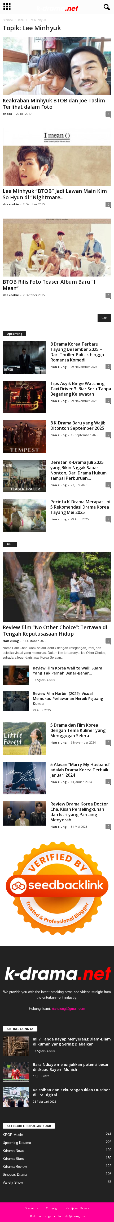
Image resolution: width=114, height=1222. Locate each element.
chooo (7, 114)
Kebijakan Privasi (78, 1208)
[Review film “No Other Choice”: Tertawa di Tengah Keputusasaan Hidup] (57, 587)
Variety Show (13, 1182)
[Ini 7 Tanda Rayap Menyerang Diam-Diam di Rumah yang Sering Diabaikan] (16, 1046)
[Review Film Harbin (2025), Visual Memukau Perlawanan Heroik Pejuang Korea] (16, 701)
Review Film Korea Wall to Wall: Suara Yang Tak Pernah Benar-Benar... (67, 671)
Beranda (8, 20)
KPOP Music (13, 1135)
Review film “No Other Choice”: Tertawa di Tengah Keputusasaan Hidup (55, 630)
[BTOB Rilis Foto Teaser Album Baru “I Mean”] (57, 248)
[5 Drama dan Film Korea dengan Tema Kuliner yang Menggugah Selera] (24, 738)
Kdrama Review (15, 1167)
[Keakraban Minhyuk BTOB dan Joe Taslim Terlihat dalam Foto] (57, 66)
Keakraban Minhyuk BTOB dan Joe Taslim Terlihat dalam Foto (54, 103)
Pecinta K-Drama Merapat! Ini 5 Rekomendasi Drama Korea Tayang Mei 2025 (80, 507)
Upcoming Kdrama (17, 1143)
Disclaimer (32, 1208)
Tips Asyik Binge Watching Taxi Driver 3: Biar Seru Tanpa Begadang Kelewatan (80, 389)
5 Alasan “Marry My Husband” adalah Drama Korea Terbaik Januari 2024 (80, 770)
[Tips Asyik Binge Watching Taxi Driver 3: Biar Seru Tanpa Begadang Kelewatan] (24, 397)
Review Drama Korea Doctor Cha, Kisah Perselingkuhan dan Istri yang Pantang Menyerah (79, 812)
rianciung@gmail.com (68, 1009)
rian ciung (58, 367)
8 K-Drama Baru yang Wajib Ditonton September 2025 (78, 425)
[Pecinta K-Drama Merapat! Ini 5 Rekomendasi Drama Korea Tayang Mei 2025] (24, 515)
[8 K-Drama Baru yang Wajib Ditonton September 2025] (24, 436)
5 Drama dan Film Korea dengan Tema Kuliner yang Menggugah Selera (78, 730)
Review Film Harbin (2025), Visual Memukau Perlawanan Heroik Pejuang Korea (68, 698)
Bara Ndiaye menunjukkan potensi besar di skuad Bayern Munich (71, 1067)
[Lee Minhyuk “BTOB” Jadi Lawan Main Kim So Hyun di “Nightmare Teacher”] (57, 157)
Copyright (53, 1208)
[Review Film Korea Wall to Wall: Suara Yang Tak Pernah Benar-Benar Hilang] (16, 675)
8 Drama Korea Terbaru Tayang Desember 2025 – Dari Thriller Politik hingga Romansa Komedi (77, 352)
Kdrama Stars (13, 1159)
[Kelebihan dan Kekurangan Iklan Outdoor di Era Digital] (16, 1097)
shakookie (11, 204)
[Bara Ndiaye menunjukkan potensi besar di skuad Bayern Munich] (16, 1072)
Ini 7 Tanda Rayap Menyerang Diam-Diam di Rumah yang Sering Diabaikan (72, 1042)
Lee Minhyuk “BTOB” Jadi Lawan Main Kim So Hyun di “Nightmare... (55, 194)
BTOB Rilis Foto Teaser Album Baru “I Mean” (49, 285)
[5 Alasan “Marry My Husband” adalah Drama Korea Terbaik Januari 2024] (24, 778)
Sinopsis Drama (15, 1174)
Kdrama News (13, 1151)
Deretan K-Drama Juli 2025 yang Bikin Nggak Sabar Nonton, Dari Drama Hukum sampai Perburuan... (78, 470)
